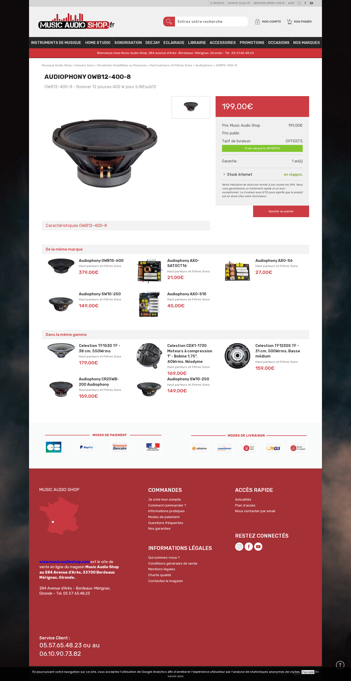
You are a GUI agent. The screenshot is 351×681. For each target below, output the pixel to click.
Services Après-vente (269, 3)
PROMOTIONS (252, 42)
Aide (291, 3)
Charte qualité (238, 3)
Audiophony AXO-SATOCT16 (183, 263)
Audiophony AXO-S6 (274, 260)
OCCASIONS (279, 42)
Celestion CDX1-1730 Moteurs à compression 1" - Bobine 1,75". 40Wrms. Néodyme (189, 353)
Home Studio (97, 42)
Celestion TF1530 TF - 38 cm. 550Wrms (99, 348)
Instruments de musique (56, 42)
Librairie (197, 42)
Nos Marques (306, 42)
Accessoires (223, 42)
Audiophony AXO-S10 (186, 294)
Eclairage (173, 42)
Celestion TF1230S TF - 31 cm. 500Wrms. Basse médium (277, 350)
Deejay (152, 42)
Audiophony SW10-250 (100, 294)
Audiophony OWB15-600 (101, 260)
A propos (217, 3)
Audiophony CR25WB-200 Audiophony (99, 382)
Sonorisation (128, 42)
